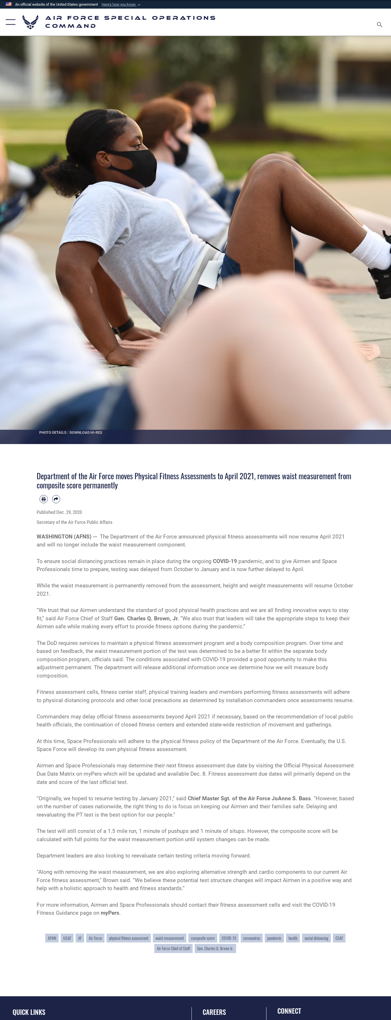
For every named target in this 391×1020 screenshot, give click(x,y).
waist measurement (169, 938)
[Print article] (44, 499)
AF (80, 938)
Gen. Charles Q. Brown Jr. (215, 948)
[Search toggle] (381, 22)
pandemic (274, 938)
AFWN (52, 938)
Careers (214, 1012)
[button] (122, 4)
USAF (67, 938)
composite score (203, 938)
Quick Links (29, 1012)
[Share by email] (56, 499)
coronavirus (251, 938)
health (293, 938)
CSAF (339, 938)
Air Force (95, 938)
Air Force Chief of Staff (173, 948)
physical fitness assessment (128, 938)
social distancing (316, 938)
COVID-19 (229, 938)
